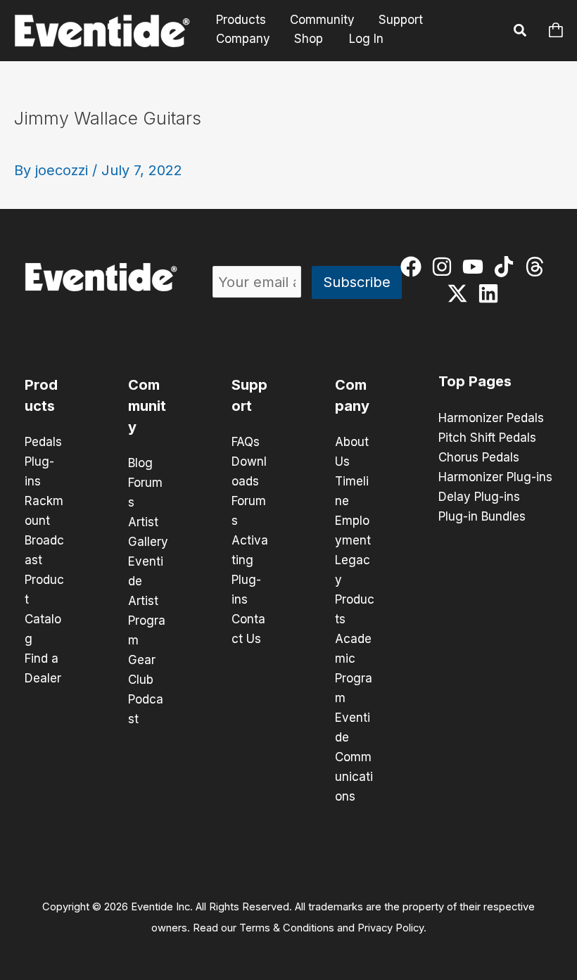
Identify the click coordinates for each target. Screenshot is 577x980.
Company (243, 39)
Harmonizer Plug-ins (495, 477)
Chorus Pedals (478, 457)
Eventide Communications (354, 757)
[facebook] (414, 266)
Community (322, 20)
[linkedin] (491, 293)
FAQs (246, 442)
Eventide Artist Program (146, 600)
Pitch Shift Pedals (487, 438)
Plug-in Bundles (482, 516)
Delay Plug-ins (479, 497)
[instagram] (445, 266)
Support (401, 20)
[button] (521, 32)
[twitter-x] (460, 293)
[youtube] (476, 266)
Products (241, 20)
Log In (366, 39)
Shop (308, 39)
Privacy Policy (390, 928)
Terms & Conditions (286, 928)
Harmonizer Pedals (491, 418)
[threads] (538, 266)
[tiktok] (507, 266)
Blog (140, 463)
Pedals (43, 442)
